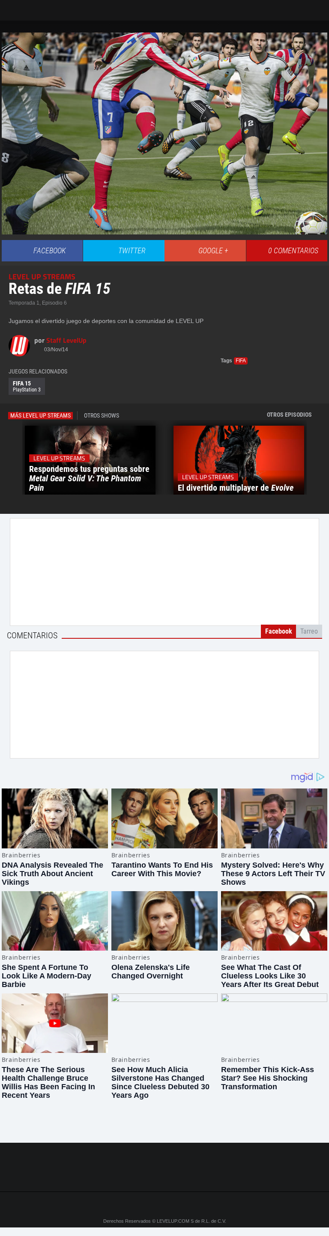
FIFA (241, 361)
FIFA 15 (27, 386)
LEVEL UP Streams (42, 276)
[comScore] (164, 1176)
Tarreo (12, 6)
